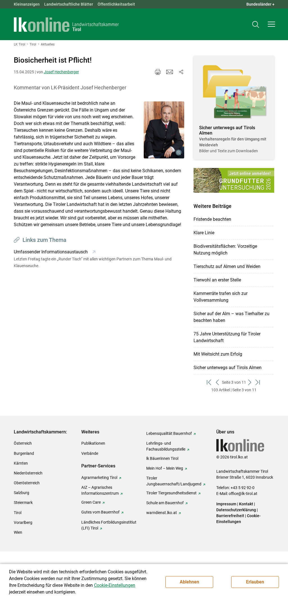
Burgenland (24, 453)
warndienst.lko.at (161, 512)
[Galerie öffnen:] (164, 129)
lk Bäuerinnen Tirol (162, 458)
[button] (271, 24)
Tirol (17, 512)
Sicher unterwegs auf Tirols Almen (228, 367)
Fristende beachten (212, 219)
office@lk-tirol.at (243, 493)
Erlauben (255, 582)
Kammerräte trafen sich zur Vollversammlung (221, 297)
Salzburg (21, 492)
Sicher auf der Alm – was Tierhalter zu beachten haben (231, 317)
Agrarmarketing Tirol (99, 477)
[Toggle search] (255, 24)
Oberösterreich (27, 483)
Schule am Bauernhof (165, 503)
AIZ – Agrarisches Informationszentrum (100, 490)
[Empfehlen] (169, 72)
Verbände (89, 453)
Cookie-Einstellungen (114, 585)
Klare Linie (204, 232)
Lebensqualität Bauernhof (169, 433)
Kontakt (246, 504)
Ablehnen (189, 582)
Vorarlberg (23, 522)
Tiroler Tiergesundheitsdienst (171, 493)
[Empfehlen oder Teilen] (180, 72)
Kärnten (21, 463)
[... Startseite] (66, 24)
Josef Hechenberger (61, 72)
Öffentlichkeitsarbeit (116, 4)
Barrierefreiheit (230, 515)
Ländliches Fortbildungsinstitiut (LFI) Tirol (108, 525)
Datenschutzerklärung (236, 510)
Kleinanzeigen (27, 4)
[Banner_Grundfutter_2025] (234, 180)
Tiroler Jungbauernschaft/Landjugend (173, 481)
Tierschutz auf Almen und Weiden (227, 266)
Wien (18, 532)
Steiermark (23, 502)
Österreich (23, 443)
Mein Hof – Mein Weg (164, 468)
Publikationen (93, 443)
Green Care (91, 502)
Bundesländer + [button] (260, 4)
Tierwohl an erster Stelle (217, 280)
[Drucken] (157, 72)
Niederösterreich (28, 473)
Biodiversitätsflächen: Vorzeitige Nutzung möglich (225, 250)
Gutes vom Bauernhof (100, 512)
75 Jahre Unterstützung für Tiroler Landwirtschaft (227, 337)
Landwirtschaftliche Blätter (68, 4)
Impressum (226, 504)
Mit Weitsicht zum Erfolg (218, 354)
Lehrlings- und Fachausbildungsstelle (165, 446)
